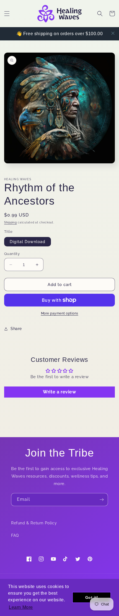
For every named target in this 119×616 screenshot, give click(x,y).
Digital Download (27, 241)
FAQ (15, 535)
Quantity (12, 254)
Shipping (10, 222)
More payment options (59, 313)
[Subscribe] (101, 499)
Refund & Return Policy (34, 523)
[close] (113, 33)
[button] (7, 13)
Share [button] (16, 328)
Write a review (59, 392)
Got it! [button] (91, 597)
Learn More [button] (21, 607)
